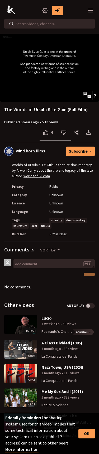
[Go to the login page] (57, 10)
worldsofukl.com (36, 176)
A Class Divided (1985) (61, 343)
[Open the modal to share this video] (76, 132)
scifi (34, 226)
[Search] (11, 24)
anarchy (56, 220)
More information (22, 449)
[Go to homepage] (11, 10)
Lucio (46, 318)
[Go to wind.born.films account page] (8, 151)
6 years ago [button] (30, 122)
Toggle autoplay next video (90, 305)
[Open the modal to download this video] (88, 132)
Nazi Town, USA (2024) (62, 367)
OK (86, 434)
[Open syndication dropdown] (32, 250)
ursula (45, 226)
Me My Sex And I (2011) (62, 392)
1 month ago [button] (51, 349)
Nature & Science (55, 405)
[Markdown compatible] (87, 264)
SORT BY (48, 250)
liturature (20, 226)
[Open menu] (90, 10)
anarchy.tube (84, 332)
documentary (76, 220)
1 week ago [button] (50, 324)
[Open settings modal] (45, 10)
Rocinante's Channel (57, 331)
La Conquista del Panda (59, 356)
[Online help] (95, 95)
